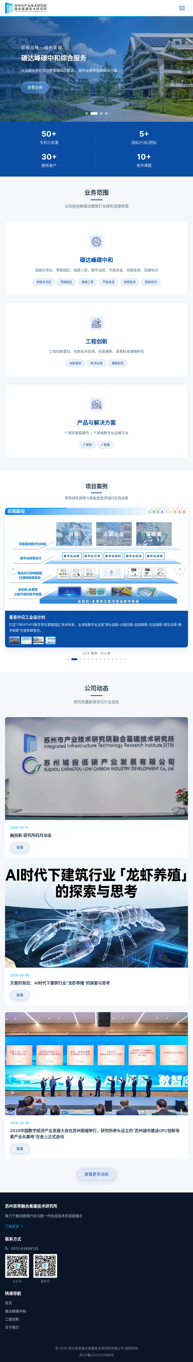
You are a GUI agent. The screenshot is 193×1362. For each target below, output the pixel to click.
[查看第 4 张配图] (50, 640)
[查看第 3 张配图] (38, 640)
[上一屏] (7, 68)
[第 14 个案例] (125, 659)
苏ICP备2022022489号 (96, 1355)
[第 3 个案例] (80, 659)
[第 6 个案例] (92, 659)
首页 (8, 1303)
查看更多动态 (96, 1174)
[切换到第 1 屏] (86, 113)
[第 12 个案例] (117, 659)
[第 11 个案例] (113, 659)
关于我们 (12, 1327)
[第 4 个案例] (84, 659)
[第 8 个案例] (101, 659)
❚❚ (180, 515)
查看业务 (34, 87)
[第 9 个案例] (105, 659)
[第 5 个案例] (88, 659)
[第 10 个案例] (109, 659)
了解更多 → (14, 1226)
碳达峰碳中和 (15, 1311)
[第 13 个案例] (121, 659)
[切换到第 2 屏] (91, 113)
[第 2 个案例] (74, 659)
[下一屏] (185, 68)
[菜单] (183, 8)
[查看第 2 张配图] (26, 640)
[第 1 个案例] (68, 659)
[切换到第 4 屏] (106, 113)
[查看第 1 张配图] (14, 640)
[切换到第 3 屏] (99, 113)
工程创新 (12, 1319)
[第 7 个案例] (96, 659)
